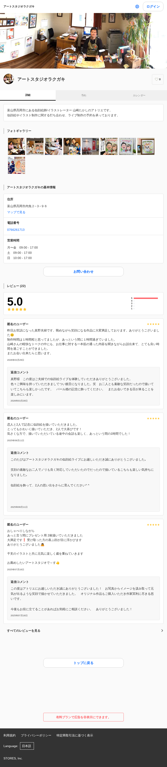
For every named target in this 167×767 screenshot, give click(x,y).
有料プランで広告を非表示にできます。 (83, 717)
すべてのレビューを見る (23, 630)
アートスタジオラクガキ (19, 6)
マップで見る (16, 212)
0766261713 (16, 229)
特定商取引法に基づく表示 (75, 735)
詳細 (27, 95)
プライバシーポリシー (36, 735)
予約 (83, 95)
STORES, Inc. (13, 758)
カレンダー (139, 95)
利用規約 (9, 735)
